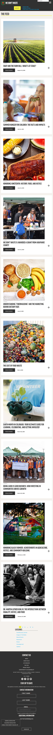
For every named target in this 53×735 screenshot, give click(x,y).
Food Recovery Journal (21, 632)
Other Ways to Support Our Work (31, 9)
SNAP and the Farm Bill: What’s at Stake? (19, 65)
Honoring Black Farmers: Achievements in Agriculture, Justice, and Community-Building (25, 549)
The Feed (26, 665)
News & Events (19, 637)
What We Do (26, 660)
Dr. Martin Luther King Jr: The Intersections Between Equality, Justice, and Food (24, 610)
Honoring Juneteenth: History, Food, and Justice (22, 183)
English (40, 0)
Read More (9, 70)
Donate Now (26, 6)
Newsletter (19, 639)
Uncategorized (19, 644)
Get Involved (26, 663)
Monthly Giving (26, 8)
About (26, 658)
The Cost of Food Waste (12, 365)
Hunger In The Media (21, 635)
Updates (5, 63)
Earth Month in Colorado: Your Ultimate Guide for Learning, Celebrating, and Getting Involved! (23, 425)
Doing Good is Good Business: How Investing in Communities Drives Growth (22, 487)
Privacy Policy (26, 667)
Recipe (18, 642)
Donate (17, 8)
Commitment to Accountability (26, 669)
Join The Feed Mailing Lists (26, 718)
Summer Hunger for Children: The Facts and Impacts (24, 124)
